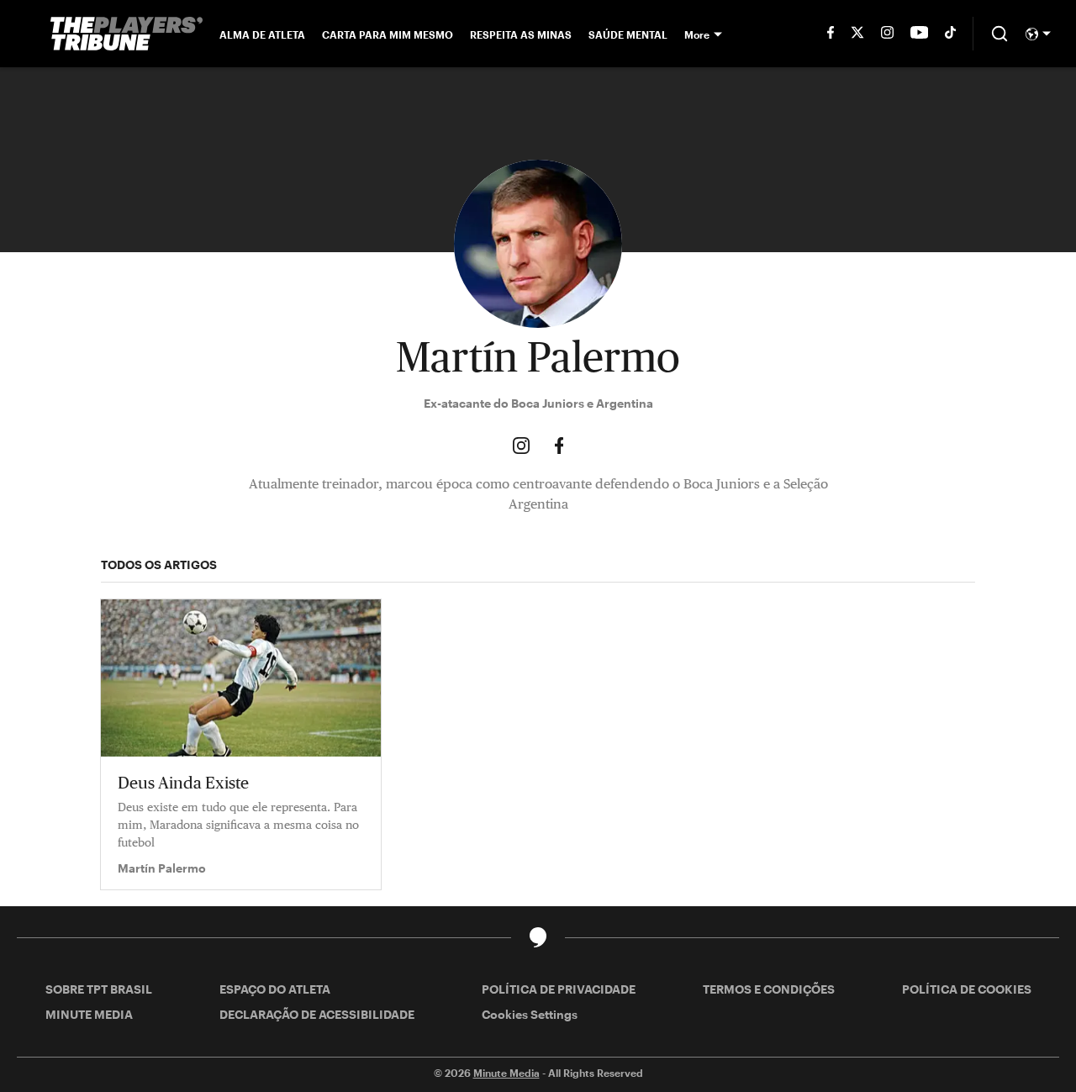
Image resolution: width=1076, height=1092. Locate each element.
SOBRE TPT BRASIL (98, 989)
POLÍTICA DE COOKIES (966, 989)
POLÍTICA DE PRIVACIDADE (559, 989)
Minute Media (506, 1073)
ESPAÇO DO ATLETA (274, 989)
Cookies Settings (530, 1014)
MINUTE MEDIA (89, 1014)
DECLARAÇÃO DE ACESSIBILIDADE (316, 1014)
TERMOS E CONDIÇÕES (769, 989)
